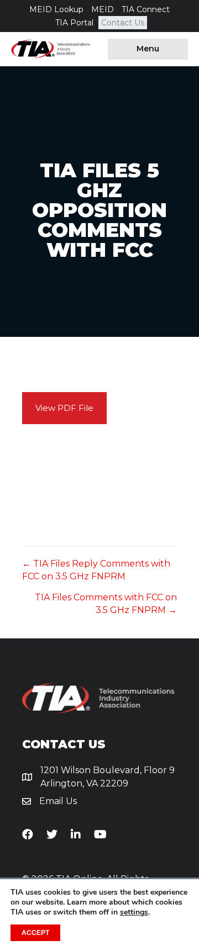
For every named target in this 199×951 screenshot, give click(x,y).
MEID (102, 9)
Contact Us (122, 23)
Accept (35, 933)
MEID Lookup (56, 9)
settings (134, 912)
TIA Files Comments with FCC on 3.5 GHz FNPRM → (106, 603)
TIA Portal (74, 23)
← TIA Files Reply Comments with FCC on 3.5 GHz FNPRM (96, 570)
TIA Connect (146, 9)
